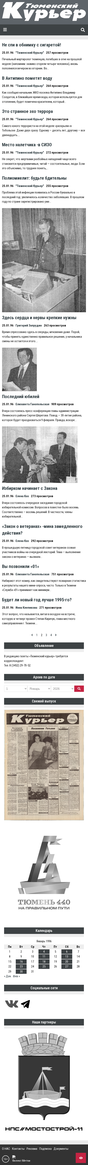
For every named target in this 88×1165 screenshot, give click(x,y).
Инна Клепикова (26, 607)
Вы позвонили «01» (20, 566)
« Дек (7, 976)
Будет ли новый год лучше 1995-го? (37, 599)
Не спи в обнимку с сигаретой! (31, 44)
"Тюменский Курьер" (30, 53)
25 (44, 966)
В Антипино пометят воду (27, 78)
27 (66, 966)
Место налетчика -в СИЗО (27, 144)
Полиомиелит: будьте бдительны (34, 178)
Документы (61, 1149)
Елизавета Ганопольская (32, 404)
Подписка (45, 1149)
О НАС (6, 1149)
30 (21, 971)
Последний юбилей (20, 396)
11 (44, 956)
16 (21, 961)
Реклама (32, 1149)
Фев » (16, 976)
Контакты (18, 1149)
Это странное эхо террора (27, 111)
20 (66, 961)
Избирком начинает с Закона (29, 488)
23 (21, 966)
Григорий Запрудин (29, 325)
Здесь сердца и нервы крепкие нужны (39, 317)
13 (66, 956)
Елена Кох (22, 496)
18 (44, 961)
